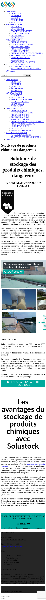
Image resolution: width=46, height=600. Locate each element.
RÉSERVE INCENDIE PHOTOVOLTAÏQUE (20, 50)
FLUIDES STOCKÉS (15, 24)
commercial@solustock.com (12, 546)
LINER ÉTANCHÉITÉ (20, 58)
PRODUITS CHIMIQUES (21, 31)
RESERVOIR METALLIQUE (23, 55)
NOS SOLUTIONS (14, 40)
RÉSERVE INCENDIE (20, 47)
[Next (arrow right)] (4, 598)
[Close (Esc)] (2, 596)
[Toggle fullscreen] (7, 596)
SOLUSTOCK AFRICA (16, 64)
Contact (9, 565)
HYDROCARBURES (20, 33)
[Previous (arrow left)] (2, 598)
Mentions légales (12, 562)
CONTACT (10, 71)
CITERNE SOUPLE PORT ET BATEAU (27, 53)
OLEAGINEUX (17, 35)
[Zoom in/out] (9, 596)
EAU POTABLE (17, 29)
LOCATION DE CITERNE (22, 44)
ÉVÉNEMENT (17, 20)
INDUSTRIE (16, 16)
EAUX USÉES (17, 38)
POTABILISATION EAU (21, 66)
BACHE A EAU (17, 60)
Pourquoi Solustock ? (14, 556)
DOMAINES (11, 11)
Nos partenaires (12, 560)
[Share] (4, 596)
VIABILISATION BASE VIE (23, 62)
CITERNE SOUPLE (19, 42)
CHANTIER (16, 13)
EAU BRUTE (16, 27)
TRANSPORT (16, 22)
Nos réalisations (12, 558)
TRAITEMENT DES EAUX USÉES (26, 69)
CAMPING (15, 18)
